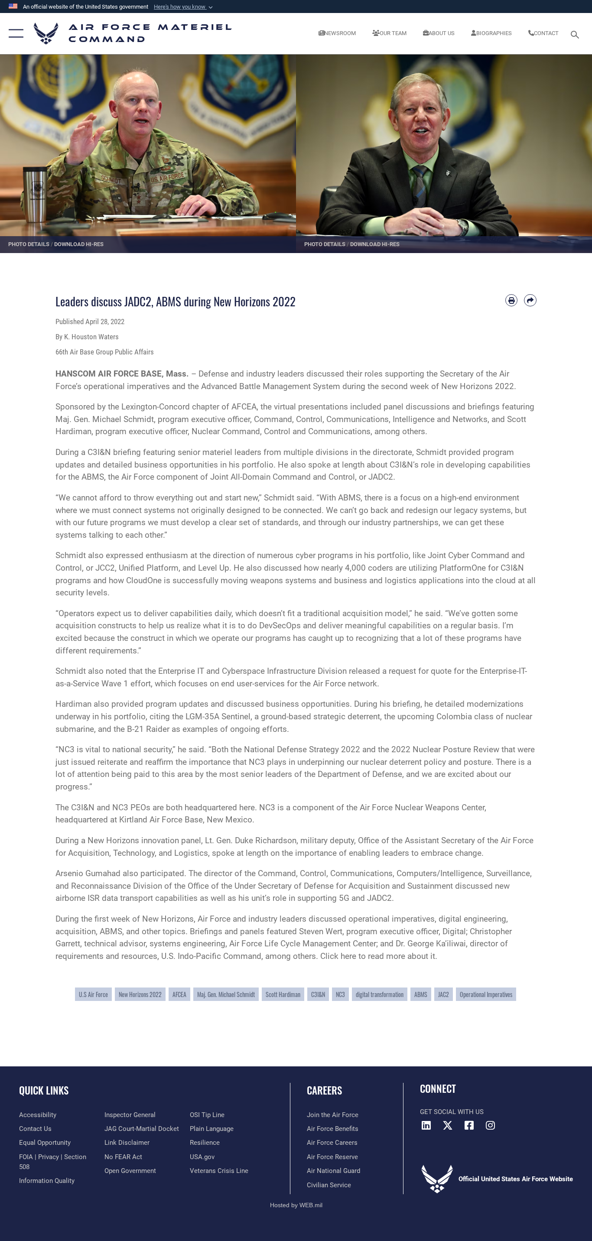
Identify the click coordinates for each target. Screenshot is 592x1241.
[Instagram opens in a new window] (490, 1125)
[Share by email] (530, 300)
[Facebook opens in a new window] (468, 1125)
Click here (338, 956)
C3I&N (318, 994)
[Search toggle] (576, 33)
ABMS (420, 994)
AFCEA (179, 994)
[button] (184, 7)
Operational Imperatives (486, 994)
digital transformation (379, 994)
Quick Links (43, 1090)
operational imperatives (127, 386)
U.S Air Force (93, 994)
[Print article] (511, 300)
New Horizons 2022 (140, 994)
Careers (324, 1090)
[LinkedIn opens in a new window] (426, 1125)
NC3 (340, 994)
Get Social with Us (452, 1112)
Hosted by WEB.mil (296, 1205)
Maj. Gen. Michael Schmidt (226, 994)
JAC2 (443, 994)
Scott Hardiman (283, 994)
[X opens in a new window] (447, 1125)
